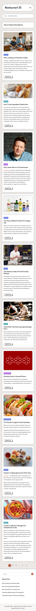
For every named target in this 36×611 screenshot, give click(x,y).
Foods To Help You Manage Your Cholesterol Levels (15, 527)
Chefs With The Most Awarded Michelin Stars (18, 328)
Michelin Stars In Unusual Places (15, 376)
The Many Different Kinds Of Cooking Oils (17, 222)
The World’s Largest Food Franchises (17, 422)
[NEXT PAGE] (26, 565)
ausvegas (6, 475)
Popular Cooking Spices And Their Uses (17, 473)
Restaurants (7, 373)
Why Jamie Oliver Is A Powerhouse (16, 167)
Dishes (6, 54)
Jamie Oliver (7, 170)
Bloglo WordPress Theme (18, 608)
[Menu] (30, 7)
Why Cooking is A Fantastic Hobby (16, 58)
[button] (26, 565)
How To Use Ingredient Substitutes (16, 104)
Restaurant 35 (13, 7)
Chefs (5, 164)
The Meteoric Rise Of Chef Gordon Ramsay (16, 272)
